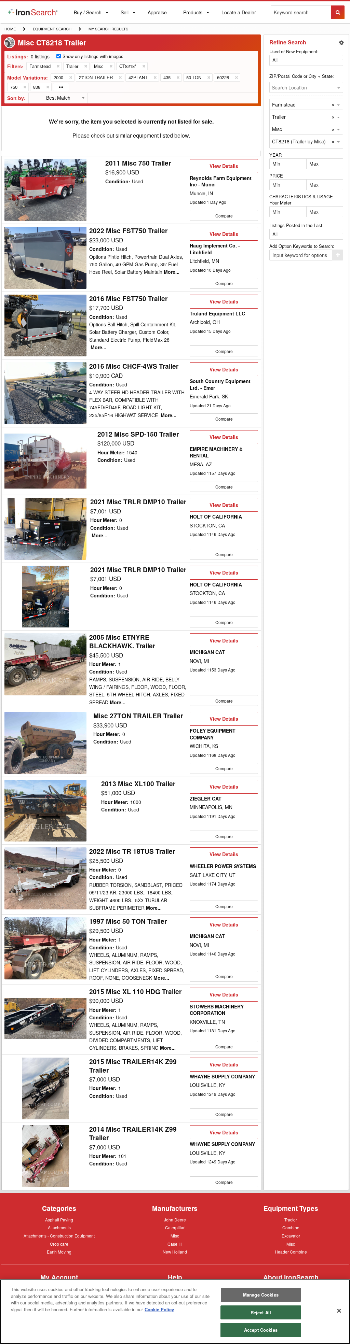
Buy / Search (87, 16)
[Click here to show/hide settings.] (341, 42)
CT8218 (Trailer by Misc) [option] (299, 141)
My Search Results (108, 29)
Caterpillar (175, 1227)
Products (192, 14)
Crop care (59, 1244)
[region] (175, 1311)
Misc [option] (277, 129)
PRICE (276, 175)
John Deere (175, 1220)
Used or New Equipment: (294, 51)
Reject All (261, 1312)
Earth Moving (59, 1252)
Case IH (175, 1244)
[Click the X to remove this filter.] (58, 66)
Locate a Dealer (238, 16)
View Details (223, 167)
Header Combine (291, 1252)
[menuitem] (33, 12)
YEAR (275, 155)
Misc (175, 1235)
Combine (290, 1227)
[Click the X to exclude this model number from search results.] (70, 77)
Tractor (290, 1219)
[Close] (339, 1310)
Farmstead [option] (284, 104)
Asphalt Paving (59, 1220)
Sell (124, 14)
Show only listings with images (93, 56)
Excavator (291, 1235)
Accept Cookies (261, 1330)
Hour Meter (280, 202)
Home (10, 28)
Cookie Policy (159, 1309)
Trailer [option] (279, 116)
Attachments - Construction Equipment (59, 1236)
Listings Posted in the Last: (296, 225)
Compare (224, 215)
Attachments (59, 1227)
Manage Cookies (261, 1294)
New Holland (175, 1252)
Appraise (157, 14)
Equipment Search (51, 29)
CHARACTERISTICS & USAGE (301, 196)
